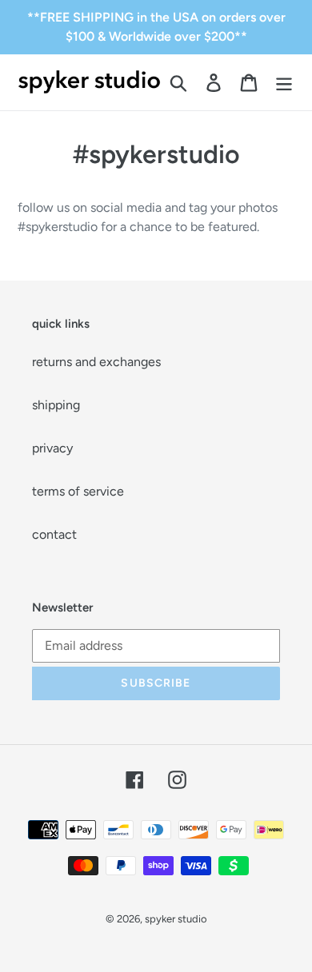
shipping (56, 404)
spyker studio (176, 919)
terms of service (78, 491)
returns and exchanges (96, 361)
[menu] (284, 83)
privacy (52, 448)
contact (54, 534)
